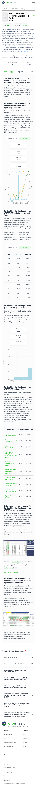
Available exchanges (9, 742)
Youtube (25, 738)
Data (4, 738)
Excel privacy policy (9, 768)
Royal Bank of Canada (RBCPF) (11, 496)
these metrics (16, 562)
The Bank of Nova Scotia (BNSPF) (10, 478)
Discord (25, 747)
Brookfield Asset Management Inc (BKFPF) (9, 463)
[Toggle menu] (33, 3)
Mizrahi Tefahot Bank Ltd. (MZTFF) (11, 484)
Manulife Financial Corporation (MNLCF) (10, 490)
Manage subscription (9, 755)
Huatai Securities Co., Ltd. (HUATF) (11, 440)
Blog (24, 734)
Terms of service (8, 776)
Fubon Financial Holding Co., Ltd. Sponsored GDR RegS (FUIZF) (11, 454)
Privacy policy (7, 772)
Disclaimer (6, 780)
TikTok (25, 742)
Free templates (8, 747)
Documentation (8, 734)
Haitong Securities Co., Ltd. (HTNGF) (10, 447)
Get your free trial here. (11, 572)
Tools (5, 751)
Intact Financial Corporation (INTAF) (10, 434)
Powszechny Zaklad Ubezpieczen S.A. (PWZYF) (10, 471)
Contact (25, 751)
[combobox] (18, 9)
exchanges (7, 568)
